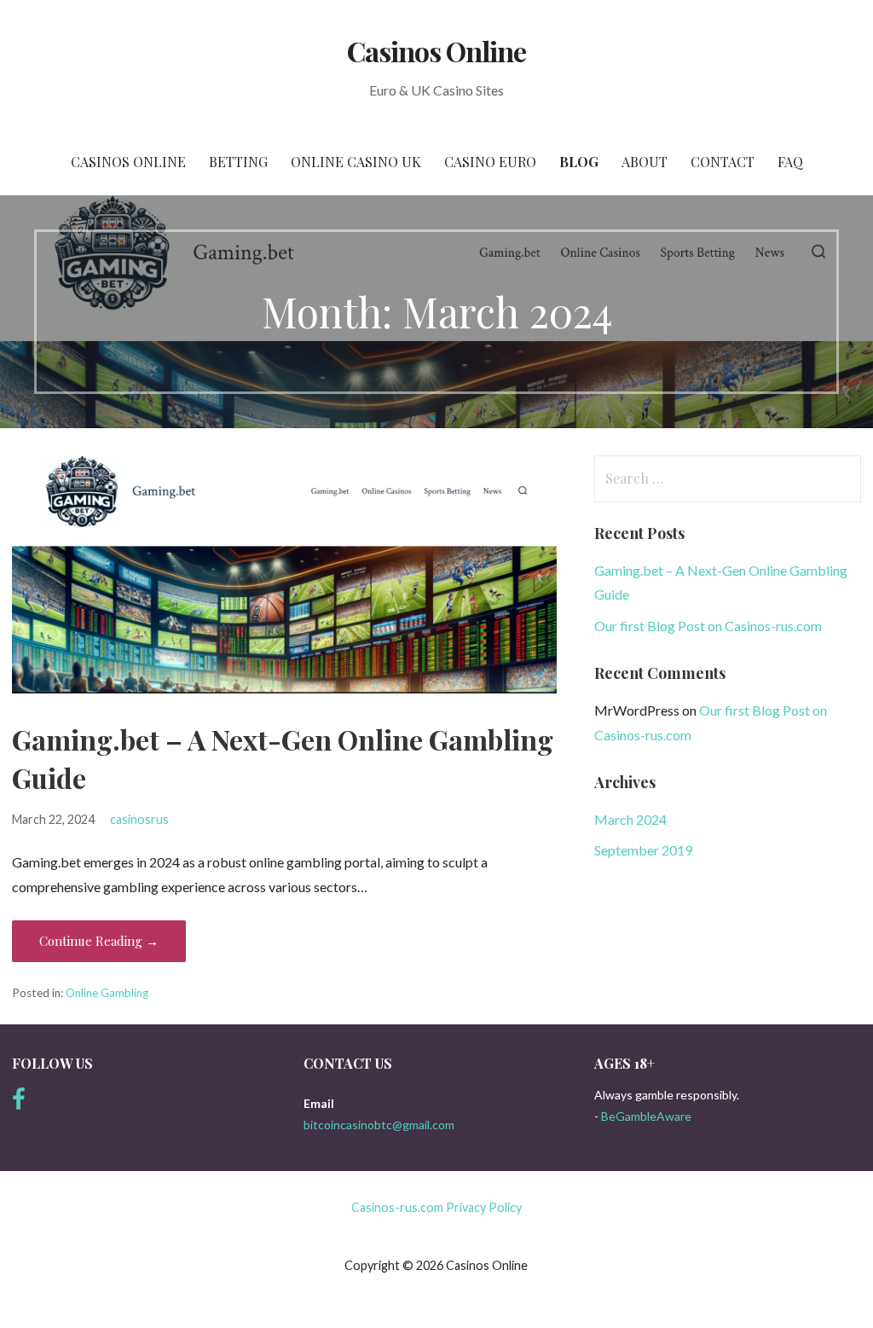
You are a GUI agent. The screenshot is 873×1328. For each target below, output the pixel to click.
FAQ (790, 162)
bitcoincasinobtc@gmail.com (379, 1124)
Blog (578, 162)
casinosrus (139, 819)
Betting (238, 162)
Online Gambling (107, 993)
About (645, 162)
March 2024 (630, 819)
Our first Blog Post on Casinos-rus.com (708, 626)
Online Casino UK (356, 162)
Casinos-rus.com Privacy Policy (436, 1207)
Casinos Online (437, 50)
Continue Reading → (99, 940)
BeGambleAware (646, 1116)
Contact (722, 162)
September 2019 (643, 850)
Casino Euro (490, 162)
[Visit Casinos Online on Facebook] (19, 1103)
